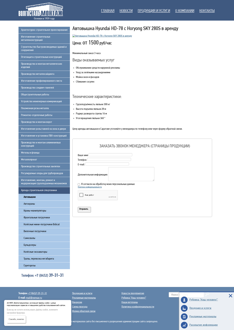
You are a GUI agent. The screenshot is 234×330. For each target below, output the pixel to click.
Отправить (83, 209)
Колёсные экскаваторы (35, 252)
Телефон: (82, 160)
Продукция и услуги (154, 11)
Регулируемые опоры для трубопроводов (42, 173)
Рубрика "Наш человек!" (133, 298)
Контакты (207, 11)
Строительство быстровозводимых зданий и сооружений (44, 49)
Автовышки (30, 197)
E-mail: (81, 164)
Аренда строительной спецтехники (39, 190)
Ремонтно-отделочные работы (36, 115)
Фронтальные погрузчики (37, 217)
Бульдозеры (30, 245)
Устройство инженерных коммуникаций (41, 101)
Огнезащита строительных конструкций (41, 57)
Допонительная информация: (93, 175)
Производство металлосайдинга (37, 74)
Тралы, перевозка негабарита (39, 258)
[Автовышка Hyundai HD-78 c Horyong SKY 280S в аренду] (102, 36)
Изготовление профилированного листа (41, 81)
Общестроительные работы (35, 94)
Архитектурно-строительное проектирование (44, 30)
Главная (107, 11)
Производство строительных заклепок (40, 166)
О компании (184, 11)
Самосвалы (29, 238)
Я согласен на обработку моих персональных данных (108, 184)
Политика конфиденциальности (90, 187)
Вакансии (77, 302)
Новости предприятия (132, 293)
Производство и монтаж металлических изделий (41, 66)
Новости (126, 11)
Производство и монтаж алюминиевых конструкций (41, 144)
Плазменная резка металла (35, 108)
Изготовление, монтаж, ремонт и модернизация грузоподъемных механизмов (44, 182)
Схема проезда (79, 306)
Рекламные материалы (84, 298)
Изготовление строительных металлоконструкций (35, 39)
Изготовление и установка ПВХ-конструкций (44, 135)
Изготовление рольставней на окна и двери (43, 129)
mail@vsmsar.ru (34, 298)
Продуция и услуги (200, 308)
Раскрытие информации (203, 325)
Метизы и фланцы (30, 152)
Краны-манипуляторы (35, 210)
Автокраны (29, 204)
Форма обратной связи (83, 311)
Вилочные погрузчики (35, 231)
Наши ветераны (129, 302)
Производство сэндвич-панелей (37, 87)
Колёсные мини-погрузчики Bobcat (42, 224)
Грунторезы (29, 265)
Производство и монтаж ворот (36, 122)
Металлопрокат (29, 159)
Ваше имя (83, 155)
